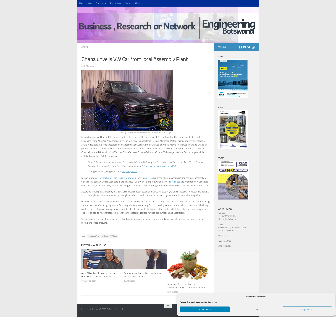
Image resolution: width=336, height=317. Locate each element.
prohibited (175, 181)
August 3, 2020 (129, 171)
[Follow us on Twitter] (248, 47)
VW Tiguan (113, 236)
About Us (139, 3)
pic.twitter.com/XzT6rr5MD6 (162, 166)
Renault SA (147, 177)
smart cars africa (93, 236)
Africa (84, 47)
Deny (256, 309)
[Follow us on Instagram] (253, 47)
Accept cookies (205, 309)
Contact (127, 3)
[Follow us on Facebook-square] (240, 47)
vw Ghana (104, 236)
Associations (115, 3)
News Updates (85, 3)
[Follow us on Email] (244, 47)
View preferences (307, 309)
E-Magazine (101, 3)
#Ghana (145, 166)
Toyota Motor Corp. (108, 177)
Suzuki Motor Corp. (128, 177)
